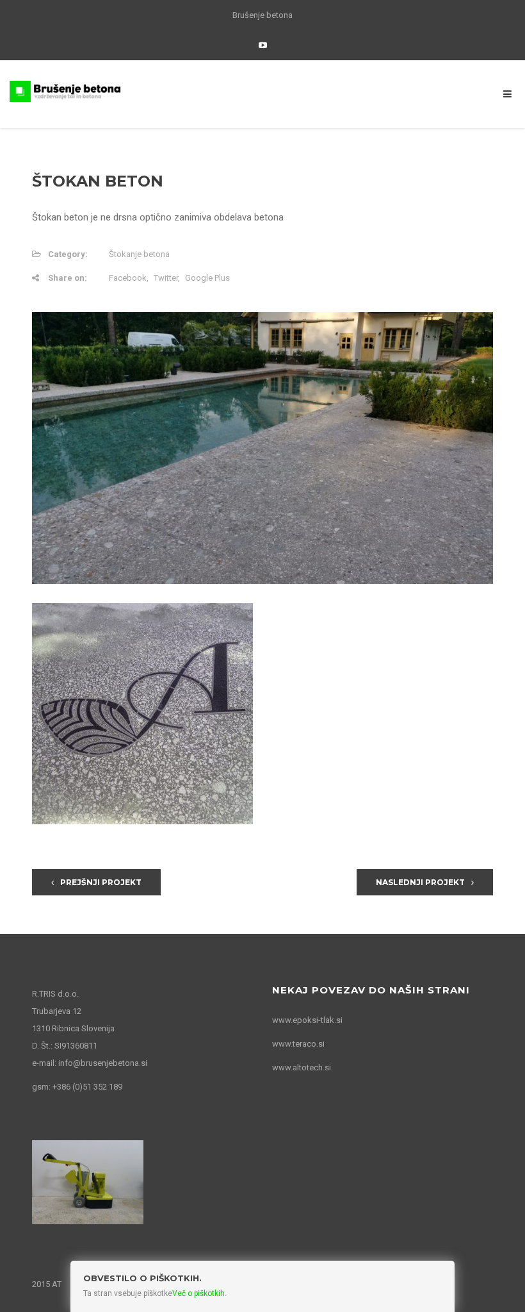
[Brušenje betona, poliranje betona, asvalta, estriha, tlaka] (65, 90)
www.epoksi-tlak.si (307, 1020)
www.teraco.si (298, 1044)
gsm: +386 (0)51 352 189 (77, 1087)
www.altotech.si (301, 1067)
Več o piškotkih (198, 1293)
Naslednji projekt (420, 882)
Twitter (166, 278)
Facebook (128, 278)
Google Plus (207, 278)
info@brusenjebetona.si (102, 1063)
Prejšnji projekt (100, 882)
